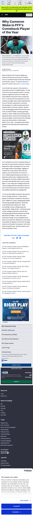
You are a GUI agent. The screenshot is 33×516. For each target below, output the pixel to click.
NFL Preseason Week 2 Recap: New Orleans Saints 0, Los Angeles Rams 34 (15, 267)
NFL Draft (3, 415)
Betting (3, 406)
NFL (3, 1)
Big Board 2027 (5, 443)
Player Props (4, 423)
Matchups (3, 436)
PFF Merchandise (5, 465)
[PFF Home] (6, 14)
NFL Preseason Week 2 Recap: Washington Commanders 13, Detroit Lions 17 (15, 277)
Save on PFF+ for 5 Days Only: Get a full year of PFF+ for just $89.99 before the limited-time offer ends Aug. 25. (16, 9)
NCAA (2, 3)
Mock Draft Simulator (7, 445)
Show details (24, 500)
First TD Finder (5, 425)
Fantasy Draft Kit (5, 438)
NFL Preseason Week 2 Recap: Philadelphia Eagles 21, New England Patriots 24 (15, 247)
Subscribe (3, 461)
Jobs (2, 393)
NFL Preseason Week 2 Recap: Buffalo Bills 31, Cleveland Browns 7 (16, 282)
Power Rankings (5, 434)
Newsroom (4, 396)
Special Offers (5, 463)
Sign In (29, 14)
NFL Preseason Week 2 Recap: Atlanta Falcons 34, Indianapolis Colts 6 (16, 292)
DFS (2, 410)
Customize (15, 512)
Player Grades (5, 429)
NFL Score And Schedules (8, 427)
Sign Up (16, 381)
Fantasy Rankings (6, 440)
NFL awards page (23, 84)
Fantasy (3, 408)
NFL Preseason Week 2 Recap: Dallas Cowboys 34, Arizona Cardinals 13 (13, 257)
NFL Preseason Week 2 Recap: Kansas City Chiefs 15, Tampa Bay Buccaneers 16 (15, 252)
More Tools (16, 365)
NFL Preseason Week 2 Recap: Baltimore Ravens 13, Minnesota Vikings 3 (14, 287)
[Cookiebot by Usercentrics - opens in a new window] (24, 471)
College (3, 412)
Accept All (16, 506)
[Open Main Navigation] (2, 15)
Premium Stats (5, 432)
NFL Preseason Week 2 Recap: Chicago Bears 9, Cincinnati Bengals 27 (16, 262)
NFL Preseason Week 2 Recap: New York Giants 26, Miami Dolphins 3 (14, 272)
